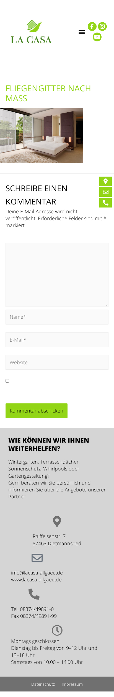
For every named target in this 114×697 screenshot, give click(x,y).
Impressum (72, 684)
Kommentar (21, 239)
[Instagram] (102, 26)
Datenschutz (43, 684)
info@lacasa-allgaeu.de (37, 572)
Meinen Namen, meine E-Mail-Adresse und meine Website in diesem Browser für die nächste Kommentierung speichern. (53, 387)
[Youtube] (97, 37)
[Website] (57, 363)
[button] (81, 31)
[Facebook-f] (92, 26)
